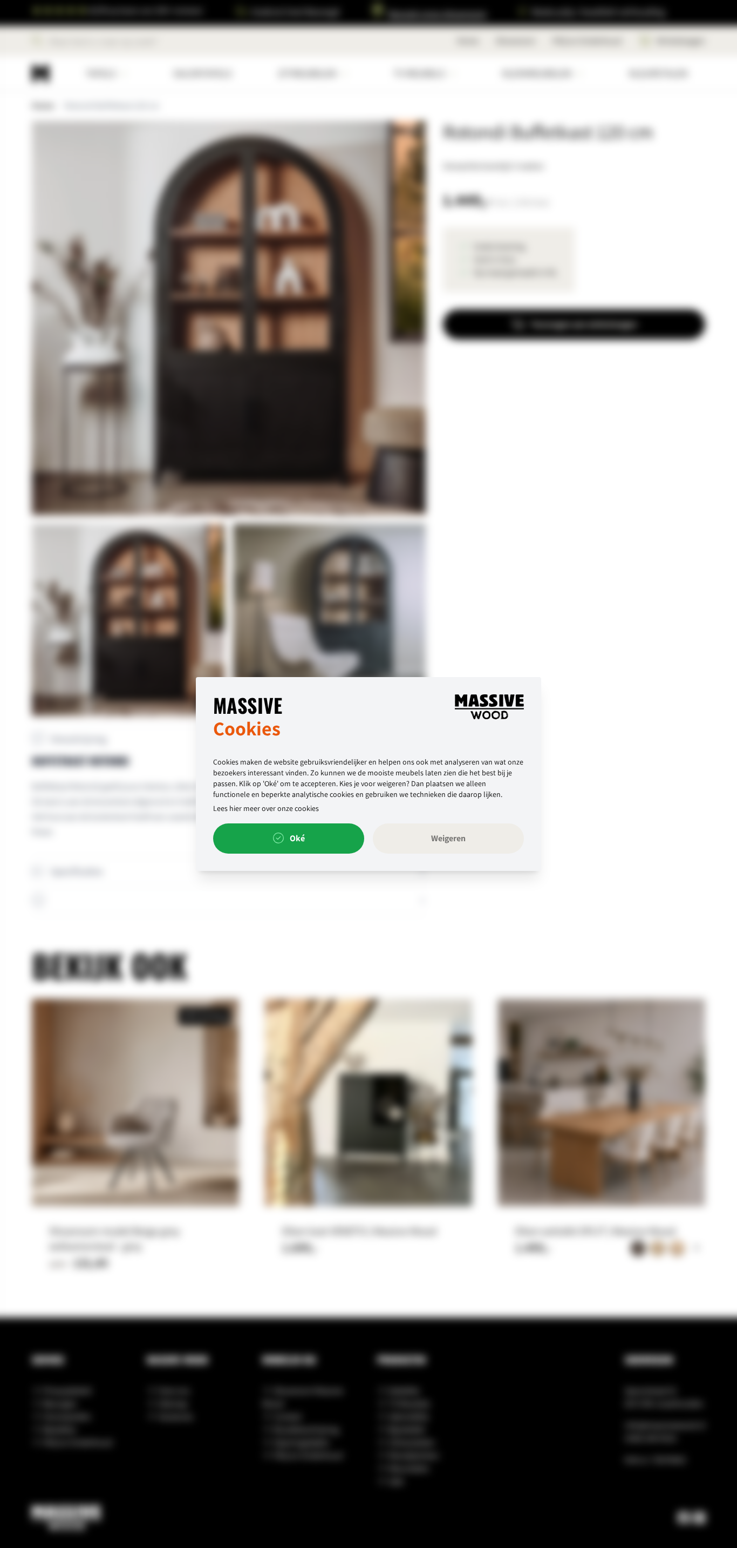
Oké (296, 838)
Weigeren (448, 838)
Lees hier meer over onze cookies (266, 808)
